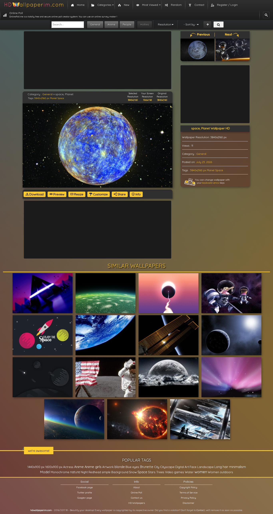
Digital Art (182, 467)
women (200, 471)
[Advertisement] (97, 60)
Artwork (108, 467)
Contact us (136, 497)
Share (121, 194)
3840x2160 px (41, 98)
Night (84, 472)
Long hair (221, 467)
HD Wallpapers (136, 502)
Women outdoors (220, 472)
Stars (151, 472)
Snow (133, 472)
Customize (100, 194)
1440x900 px (35, 467)
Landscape (205, 467)
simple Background (115, 472)
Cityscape (167, 467)
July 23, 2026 (204, 162)
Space (60, 98)
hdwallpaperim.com (41, 510)
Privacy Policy (188, 497)
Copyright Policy (188, 487)
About (136, 487)
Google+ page (84, 497)
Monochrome (60, 472)
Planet (53, 98)
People (127, 24)
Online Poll (136, 492)
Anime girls (93, 467)
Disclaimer (188, 502)
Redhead (95, 472)
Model (45, 472)
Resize (78, 194)
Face (193, 467)
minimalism (237, 467)
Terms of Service (188, 492)
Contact (200, 510)
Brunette (146, 467)
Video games (174, 472)
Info (138, 194)
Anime (111, 24)
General (95, 24)
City (156, 467)
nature (75, 472)
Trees (160, 472)
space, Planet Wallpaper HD (210, 128)
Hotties (144, 24)
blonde (120, 467)
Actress (68, 467)
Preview (58, 194)
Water (189, 472)
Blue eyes (132, 467)
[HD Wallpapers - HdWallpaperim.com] (34, 5)
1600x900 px (53, 467)
